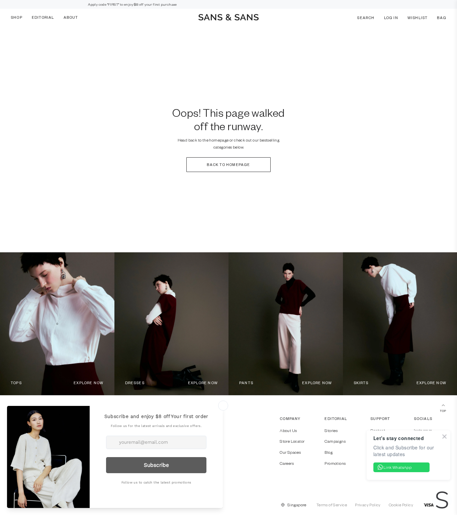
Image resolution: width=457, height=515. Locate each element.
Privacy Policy (368, 504)
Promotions (335, 463)
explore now (88, 382)
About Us (288, 430)
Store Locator (292, 441)
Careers (287, 463)
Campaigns (335, 441)
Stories (331, 430)
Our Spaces (290, 452)
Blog (329, 452)
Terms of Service (331, 504)
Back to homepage (228, 164)
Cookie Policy (401, 504)
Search (365, 17)
